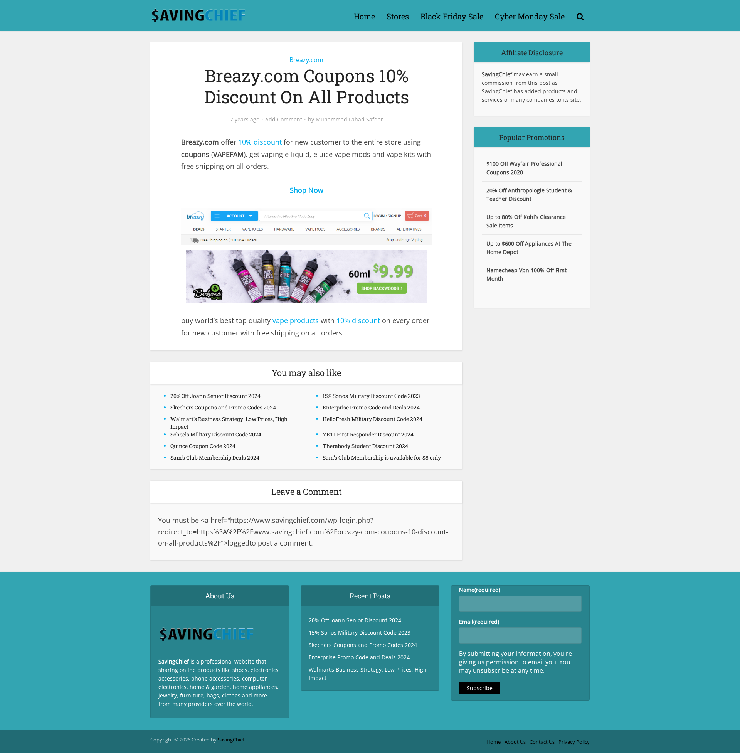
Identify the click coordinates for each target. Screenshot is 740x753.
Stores (398, 16)
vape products (295, 320)
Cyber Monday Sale (530, 16)
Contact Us (542, 741)
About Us (515, 741)
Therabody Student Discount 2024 (365, 446)
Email (479, 621)
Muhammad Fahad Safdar (349, 119)
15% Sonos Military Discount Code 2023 (371, 395)
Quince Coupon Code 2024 (202, 446)
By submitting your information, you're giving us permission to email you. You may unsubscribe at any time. (515, 662)
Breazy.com (306, 60)
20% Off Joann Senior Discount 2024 (215, 395)
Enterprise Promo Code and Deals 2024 (371, 407)
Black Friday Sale (451, 16)
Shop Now (306, 190)
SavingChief (231, 739)
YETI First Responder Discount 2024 (368, 434)
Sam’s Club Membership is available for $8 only (382, 457)
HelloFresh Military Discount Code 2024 (372, 419)
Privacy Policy (574, 741)
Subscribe (480, 688)
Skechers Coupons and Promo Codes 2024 (223, 407)
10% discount (260, 142)
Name (479, 589)
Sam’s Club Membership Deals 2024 (214, 457)
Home (364, 16)
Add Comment (283, 119)
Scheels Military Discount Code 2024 (215, 434)
